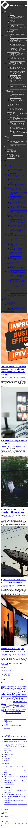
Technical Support (11, 158)
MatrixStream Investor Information (18, 27)
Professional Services (11, 82)
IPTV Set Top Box (11, 112)
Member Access (10, 140)
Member (5, 136)
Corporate (9, 13)
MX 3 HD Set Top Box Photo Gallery (18, 118)
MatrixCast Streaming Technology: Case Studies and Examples (18, 46)
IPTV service (6, 698)
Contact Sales (10, 154)
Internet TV (15, 689)
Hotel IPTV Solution (14, 76)
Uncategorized (7, 677)
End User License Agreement (16, 18)
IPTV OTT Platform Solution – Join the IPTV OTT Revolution (18, 54)
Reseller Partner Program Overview (18, 144)
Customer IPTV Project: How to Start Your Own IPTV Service (18, 142)
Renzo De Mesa (5, 377)
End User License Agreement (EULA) (12, 725)
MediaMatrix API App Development (18, 89)
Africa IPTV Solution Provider (17, 64)
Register (8, 138)
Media (8, 22)
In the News (12, 26)
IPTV (3, 692)
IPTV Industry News (8, 586)
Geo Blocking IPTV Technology (17, 50)
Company (6, 12)
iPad (20, 689)
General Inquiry (10, 149)
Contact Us (6, 147)
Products (6, 90)
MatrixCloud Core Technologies (14, 36)
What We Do (7, 35)
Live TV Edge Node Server (16, 96)
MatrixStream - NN (6, 515)
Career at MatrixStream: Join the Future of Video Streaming (17, 17)
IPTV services (17, 698)
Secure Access (10, 31)
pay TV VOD (8, 709)
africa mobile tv (4, 686)
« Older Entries (4, 664)
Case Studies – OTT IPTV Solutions (15, 63)
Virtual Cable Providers (13, 713)
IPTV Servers (10, 91)
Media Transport (10, 105)
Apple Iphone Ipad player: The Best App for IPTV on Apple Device (18, 129)
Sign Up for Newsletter (9, 784)
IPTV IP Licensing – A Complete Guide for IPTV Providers (17, 44)
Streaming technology (16, 709)
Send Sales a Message (15, 155)
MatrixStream (21, 704)
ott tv (25, 707)
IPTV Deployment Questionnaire (17, 156)
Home (5, 11)
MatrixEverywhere (12, 704)
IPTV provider (23, 696)
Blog (5, 146)
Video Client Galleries (15, 131)
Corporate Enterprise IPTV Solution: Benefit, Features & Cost (18, 69)
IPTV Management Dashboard (17, 92)
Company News (7, 670)
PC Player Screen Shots (18, 135)
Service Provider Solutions (13, 52)
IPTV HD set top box (15, 692)
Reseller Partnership (11, 151)
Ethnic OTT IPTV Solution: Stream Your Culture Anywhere (18, 74)
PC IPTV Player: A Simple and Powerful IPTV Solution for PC (17, 124)
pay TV (3, 709)
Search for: (3, 679)
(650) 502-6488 (10, 815)
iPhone (22, 689)
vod (22, 713)
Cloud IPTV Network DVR (16, 99)
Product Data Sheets (14, 145)
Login (8, 137)
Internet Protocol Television (6, 689)
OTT (7, 707)
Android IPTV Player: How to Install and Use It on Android (18, 126)
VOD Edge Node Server (15, 98)
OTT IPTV (20, 707)
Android (9, 686)
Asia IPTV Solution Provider (16, 66)
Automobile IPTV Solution (16, 67)
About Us (12, 15)
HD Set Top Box (20, 688)
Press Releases (7, 675)
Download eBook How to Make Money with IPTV (17, 24)
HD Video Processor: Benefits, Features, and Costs (17, 110)
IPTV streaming (9, 699)
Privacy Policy (13, 21)
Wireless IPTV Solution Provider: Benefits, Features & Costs (17, 61)
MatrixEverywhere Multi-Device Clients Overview (17, 121)
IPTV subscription (16, 699)
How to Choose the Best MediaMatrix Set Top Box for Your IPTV (18, 116)
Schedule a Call (10, 152)
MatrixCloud (9, 702)
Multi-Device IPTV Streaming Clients (15, 119)
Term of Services (13, 20)
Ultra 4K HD (16, 711)
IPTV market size (6, 696)
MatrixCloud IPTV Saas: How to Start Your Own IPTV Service (18, 38)
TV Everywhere (8, 711)
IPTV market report (19, 694)
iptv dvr (7, 692)
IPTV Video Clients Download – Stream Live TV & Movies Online (17, 33)
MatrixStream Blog (14, 29)
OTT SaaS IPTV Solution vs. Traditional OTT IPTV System (16, 78)
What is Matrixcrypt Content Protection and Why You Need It (17, 49)
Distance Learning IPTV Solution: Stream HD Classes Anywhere (17, 72)
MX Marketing (5, 446)
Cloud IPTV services (10, 688)
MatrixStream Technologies (6, 705)
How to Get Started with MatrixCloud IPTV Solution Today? (18, 41)
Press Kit (12, 30)
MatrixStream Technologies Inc (18, 705)
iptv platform (15, 696)
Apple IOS (13, 686)
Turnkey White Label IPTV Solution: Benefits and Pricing (18, 59)
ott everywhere (13, 707)
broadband (19, 686)
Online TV (3, 707)
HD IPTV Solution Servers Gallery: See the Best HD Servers (18, 104)
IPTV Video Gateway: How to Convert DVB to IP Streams (17, 107)
